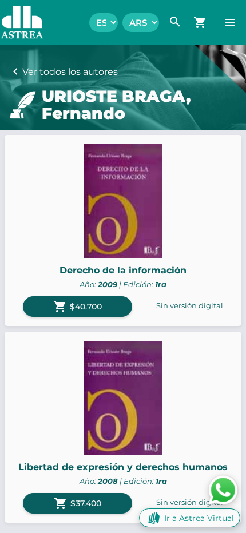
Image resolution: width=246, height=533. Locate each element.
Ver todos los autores (70, 71)
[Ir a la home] (16, 22)
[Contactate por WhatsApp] (223, 489)
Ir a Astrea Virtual (199, 518)
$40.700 (77, 306)
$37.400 (77, 503)
